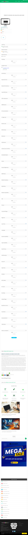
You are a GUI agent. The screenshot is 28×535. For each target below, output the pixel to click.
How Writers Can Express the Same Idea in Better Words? (9, 414)
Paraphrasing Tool (5, 481)
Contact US (19, 1)
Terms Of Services (21, 523)
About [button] (7, 351)
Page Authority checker (5, 497)
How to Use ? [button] (9, 382)
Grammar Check (5, 489)
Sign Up (24, 0)
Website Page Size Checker (6, 513)
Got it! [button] (24, 533)
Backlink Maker (4, 503)
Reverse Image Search (5, 495)
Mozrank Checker (5, 517)
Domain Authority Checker (6, 491)
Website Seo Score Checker (6, 509)
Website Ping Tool (5, 507)
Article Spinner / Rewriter (6, 485)
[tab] (14, 351)
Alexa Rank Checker (5, 501)
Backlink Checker (5, 499)
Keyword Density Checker (6, 511)
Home (16, 1)
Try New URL (14, 337)
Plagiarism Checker (5, 483)
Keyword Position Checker (6, 487)
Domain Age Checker (5, 505)
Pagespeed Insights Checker (6, 493)
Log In (27, 0)
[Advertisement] (14, 9)
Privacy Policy (20, 525)
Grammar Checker (12, 525)
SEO (16, 525)
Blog (21, 1)
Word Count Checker (5, 515)
